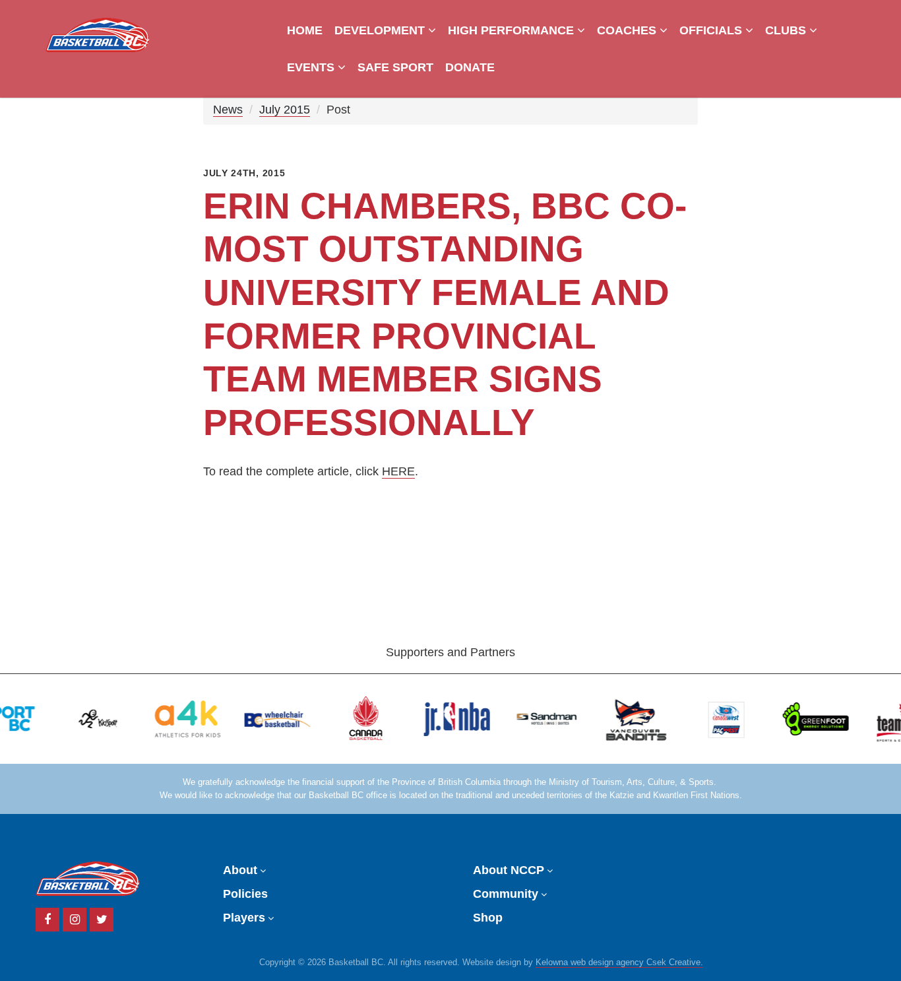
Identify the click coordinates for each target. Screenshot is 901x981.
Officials (712, 30)
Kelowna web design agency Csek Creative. (619, 962)
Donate (470, 67)
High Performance (512, 30)
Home (305, 30)
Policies (245, 893)
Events (312, 67)
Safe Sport (395, 67)
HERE (398, 471)
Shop (488, 917)
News (228, 109)
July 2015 (284, 109)
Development (381, 30)
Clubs (787, 30)
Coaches (628, 30)
